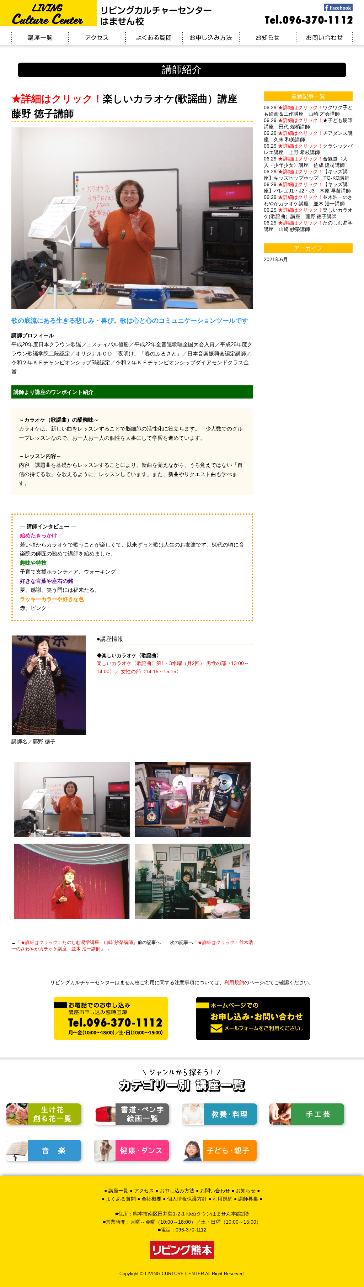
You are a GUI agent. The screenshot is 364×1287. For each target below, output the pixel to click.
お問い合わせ (215, 1190)
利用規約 (234, 982)
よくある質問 (121, 1199)
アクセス (144, 1190)
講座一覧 (118, 1190)
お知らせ (246, 1190)
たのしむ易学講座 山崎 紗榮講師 (77, 942)
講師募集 (248, 1199)
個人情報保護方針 (187, 1199)
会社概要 (151, 1199)
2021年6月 (276, 259)
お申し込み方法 (177, 1190)
